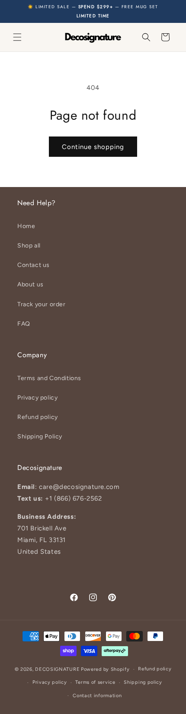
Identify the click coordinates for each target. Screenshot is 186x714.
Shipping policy (143, 682)
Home (26, 226)
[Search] (146, 37)
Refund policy (37, 417)
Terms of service (95, 682)
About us (30, 284)
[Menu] (17, 37)
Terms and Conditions (49, 378)
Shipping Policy (39, 436)
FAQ (23, 323)
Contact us (33, 265)
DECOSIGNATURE (57, 669)
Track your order (41, 304)
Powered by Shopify (105, 669)
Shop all (29, 245)
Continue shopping (93, 147)
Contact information (97, 695)
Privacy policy (37, 397)
